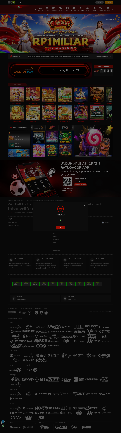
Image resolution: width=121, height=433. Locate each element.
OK (60, 227)
